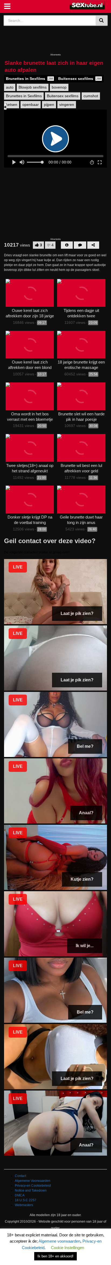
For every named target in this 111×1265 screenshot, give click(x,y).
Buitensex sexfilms (79, 78)
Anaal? (86, 812)
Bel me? (85, 746)
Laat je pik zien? (77, 613)
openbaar (30, 104)
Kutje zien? (82, 879)
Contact (20, 1176)
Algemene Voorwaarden (32, 1181)
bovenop (59, 87)
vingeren (66, 104)
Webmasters (24, 1205)
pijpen (49, 104)
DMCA (20, 1195)
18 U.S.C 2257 (25, 1200)
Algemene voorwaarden (59, 1241)
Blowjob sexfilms (33, 87)
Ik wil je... (84, 945)
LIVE (18, 567)
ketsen (11, 104)
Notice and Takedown (31, 1190)
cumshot (91, 96)
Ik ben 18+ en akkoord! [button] (55, 1256)
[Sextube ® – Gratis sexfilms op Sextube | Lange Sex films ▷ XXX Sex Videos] (87, 5)
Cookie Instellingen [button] (67, 1247)
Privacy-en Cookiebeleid (33, 1185)
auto (9, 87)
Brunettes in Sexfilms (29, 78)
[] (102, 20)
